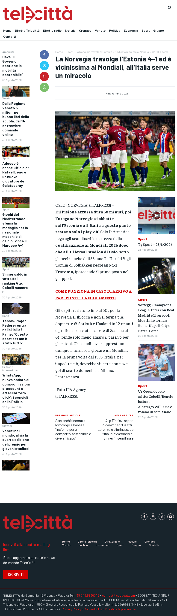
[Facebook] (44, 54)
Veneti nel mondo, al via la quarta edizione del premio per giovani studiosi (15, 439)
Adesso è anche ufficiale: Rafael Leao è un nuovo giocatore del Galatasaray (15, 174)
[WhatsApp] (44, 87)
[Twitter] (44, 65)
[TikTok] (162, 516)
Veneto (6, 98)
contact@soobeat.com (118, 595)
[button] (169, 7)
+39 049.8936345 (87, 595)
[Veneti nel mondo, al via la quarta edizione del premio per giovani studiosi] (16, 465)
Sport (5, 158)
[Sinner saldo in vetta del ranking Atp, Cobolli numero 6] (16, 308)
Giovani (7, 425)
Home (59, 51)
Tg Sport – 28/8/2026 (155, 244)
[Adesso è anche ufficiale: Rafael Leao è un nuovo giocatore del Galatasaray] (16, 202)
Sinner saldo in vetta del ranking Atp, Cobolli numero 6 (15, 283)
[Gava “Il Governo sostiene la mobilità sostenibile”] (16, 91)
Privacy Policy (71, 609)
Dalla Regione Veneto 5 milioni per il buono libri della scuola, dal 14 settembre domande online (15, 119)
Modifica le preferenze (120, 609)
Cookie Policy (93, 609)
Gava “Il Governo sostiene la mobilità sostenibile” (12, 66)
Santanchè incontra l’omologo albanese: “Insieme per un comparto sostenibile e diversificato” (73, 429)
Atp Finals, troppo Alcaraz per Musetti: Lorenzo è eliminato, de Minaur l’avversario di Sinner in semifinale (115, 429)
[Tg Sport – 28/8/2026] (156, 215)
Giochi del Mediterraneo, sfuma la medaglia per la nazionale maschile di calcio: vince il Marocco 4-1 (15, 229)
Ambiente (8, 51)
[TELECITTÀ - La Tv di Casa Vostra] (66, 14)
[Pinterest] (44, 76)
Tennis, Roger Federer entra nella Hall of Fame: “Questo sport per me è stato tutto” (15, 332)
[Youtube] (170, 516)
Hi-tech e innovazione (10, 368)
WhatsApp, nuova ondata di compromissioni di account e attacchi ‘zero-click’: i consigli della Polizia (16, 388)
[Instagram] (153, 516)
